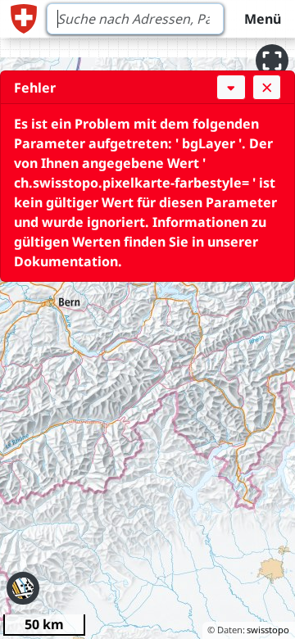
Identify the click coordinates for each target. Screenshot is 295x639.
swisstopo (268, 629)
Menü (262, 19)
